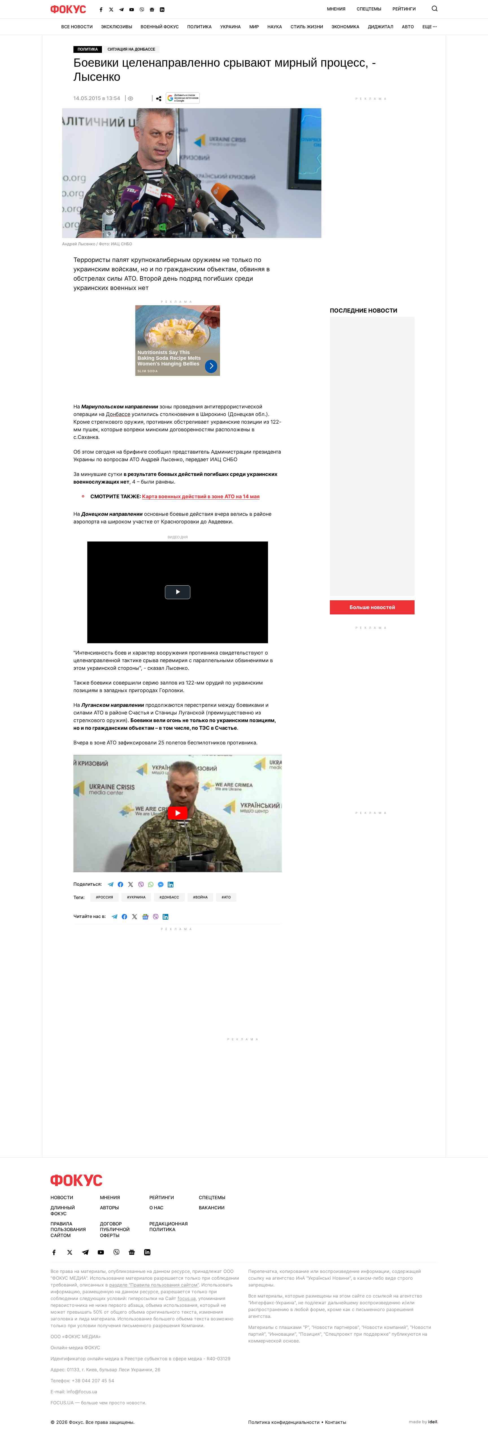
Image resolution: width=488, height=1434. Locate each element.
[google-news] (131, 1252)
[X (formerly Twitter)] (111, 9)
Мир (254, 26)
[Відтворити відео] (177, 813)
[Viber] (142, 9)
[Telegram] (121, 9)
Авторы (109, 1207)
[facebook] (54, 1252)
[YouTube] (132, 9)
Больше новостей (372, 607)
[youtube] (100, 1252)
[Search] (434, 8)
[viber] (116, 1252)
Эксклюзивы (116, 26)
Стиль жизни (307, 26)
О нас (156, 1207)
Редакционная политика (168, 1226)
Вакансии (212, 1207)
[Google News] (152, 9)
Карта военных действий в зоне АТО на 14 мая (201, 496)
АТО (227, 897)
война (201, 897)
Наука (274, 26)
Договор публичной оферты (115, 1229)
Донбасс (170, 897)
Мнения (336, 9)
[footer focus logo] (77, 1180)
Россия (105, 897)
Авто (408, 26)
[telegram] (85, 1252)
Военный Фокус (160, 26)
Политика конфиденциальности (284, 1422)
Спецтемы (369, 9)
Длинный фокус (63, 1210)
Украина (230, 26)
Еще (427, 26)
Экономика (346, 26)
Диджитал (380, 26)
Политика (199, 26)
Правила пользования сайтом (68, 1229)
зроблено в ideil (424, 1422)
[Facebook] (101, 9)
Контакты (335, 1422)
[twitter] (69, 1252)
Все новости (77, 26)
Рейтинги (404, 9)
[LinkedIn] (162, 9)
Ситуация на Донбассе (131, 49)
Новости (62, 1197)
